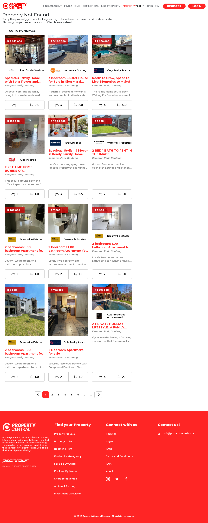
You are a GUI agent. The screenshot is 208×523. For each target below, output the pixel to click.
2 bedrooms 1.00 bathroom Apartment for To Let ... (67, 250)
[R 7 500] (112, 125)
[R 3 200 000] (68, 49)
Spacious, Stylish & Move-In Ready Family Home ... (68, 152)
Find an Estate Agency (67, 456)
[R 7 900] (112, 216)
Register (174, 6)
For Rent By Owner (65, 471)
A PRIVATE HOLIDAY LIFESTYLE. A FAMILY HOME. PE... (108, 327)
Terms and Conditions (119, 456)
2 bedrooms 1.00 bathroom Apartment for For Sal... (24, 250)
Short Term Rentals (66, 478)
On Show (153, 6)
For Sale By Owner (65, 463)
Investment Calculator (67, 493)
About (109, 471)
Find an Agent (52, 6)
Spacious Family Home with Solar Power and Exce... (22, 81)
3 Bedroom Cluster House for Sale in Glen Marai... (68, 79)
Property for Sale (64, 433)
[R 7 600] (68, 218)
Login (196, 6)
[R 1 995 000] (112, 296)
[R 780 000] (25, 218)
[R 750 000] (25, 134)
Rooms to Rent (63, 448)
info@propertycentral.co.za (179, 433)
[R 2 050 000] (25, 49)
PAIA (108, 463)
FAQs (109, 448)
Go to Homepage (22, 30)
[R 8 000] (25, 309)
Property (133, 6)
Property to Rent (64, 441)
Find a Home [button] (72, 6)
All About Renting (64, 486)
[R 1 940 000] (68, 125)
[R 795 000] (68, 309)
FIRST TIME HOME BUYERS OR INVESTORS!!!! (18, 170)
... (91, 394)
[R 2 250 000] (112, 49)
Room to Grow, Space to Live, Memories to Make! (111, 79)
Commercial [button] (91, 6)
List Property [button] (110, 6)
